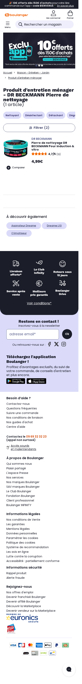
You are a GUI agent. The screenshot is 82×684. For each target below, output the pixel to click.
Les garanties (15, 524)
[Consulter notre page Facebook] (49, 345)
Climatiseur (19, 233)
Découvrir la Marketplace (23, 606)
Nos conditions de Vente (23, 520)
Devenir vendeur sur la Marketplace (31, 611)
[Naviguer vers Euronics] (39, 618)
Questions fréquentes (21, 408)
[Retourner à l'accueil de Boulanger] (16, 15)
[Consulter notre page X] (56, 345)
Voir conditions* (39, 303)
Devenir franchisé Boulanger (26, 597)
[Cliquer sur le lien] (41, 50)
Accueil (7, 72)
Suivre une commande (22, 413)
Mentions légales (18, 529)
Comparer (18, 167)
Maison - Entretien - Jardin (33, 72)
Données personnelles (21, 533)
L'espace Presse (17, 473)
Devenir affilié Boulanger (23, 602)
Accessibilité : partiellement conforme (33, 561)
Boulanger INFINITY (18, 505)
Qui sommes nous (19, 464)
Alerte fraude (15, 578)
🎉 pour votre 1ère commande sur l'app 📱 (39, 4)
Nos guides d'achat (19, 422)
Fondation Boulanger (20, 496)
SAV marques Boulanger (23, 487)
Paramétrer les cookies (22, 538)
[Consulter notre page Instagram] (63, 345)
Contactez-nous (18, 404)
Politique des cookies (20, 543)
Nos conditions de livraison (24, 418)
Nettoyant (12, 115)
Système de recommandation (27, 547)
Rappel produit (16, 573)
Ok (67, 334)
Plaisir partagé (16, 468)
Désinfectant (33, 115)
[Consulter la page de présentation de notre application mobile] (15, 381)
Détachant (56, 115)
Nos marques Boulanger (22, 482)
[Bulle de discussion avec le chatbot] (68, 669)
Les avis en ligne (17, 552)
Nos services (14, 477)
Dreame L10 (54, 225)
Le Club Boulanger (18, 491)
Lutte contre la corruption (24, 556)
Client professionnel (20, 500)
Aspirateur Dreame (23, 225)
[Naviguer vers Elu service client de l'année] (39, 629)
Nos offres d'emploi (19, 592)
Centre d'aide (15, 427)
